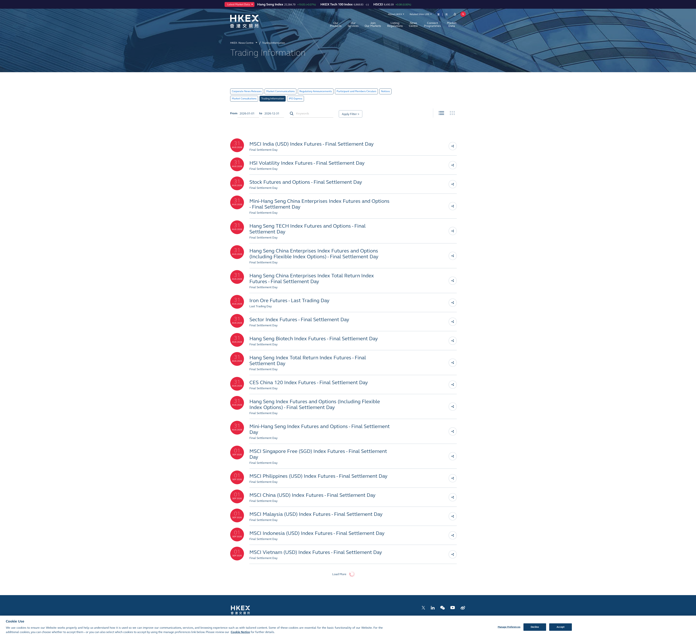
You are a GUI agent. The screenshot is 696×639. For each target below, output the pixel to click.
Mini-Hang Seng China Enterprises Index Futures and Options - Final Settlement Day (319, 204)
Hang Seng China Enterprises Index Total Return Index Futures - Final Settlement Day (311, 279)
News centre (413, 24)
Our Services (353, 24)
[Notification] (455, 14)
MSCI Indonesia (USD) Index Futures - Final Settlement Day (317, 533)
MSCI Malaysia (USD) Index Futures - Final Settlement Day (316, 514)
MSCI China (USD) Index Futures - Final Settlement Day (312, 495)
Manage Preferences (509, 626)
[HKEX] (253, 21)
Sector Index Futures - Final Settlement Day (299, 320)
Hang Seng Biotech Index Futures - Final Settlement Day (313, 339)
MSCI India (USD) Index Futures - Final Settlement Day (311, 144)
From (233, 113)
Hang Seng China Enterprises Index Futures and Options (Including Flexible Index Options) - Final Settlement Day (313, 254)
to (260, 113)
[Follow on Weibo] (463, 607)
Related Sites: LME (420, 14)
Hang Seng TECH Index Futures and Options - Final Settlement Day (307, 229)
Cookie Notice (240, 632)
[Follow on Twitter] (423, 607)
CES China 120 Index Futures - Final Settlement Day (308, 382)
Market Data (451, 24)
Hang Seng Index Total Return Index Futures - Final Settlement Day (307, 361)
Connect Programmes (432, 24)
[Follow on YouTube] (452, 607)
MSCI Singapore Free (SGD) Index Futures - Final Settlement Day (318, 454)
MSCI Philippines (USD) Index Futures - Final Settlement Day (318, 476)
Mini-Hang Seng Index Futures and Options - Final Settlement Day (319, 429)
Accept (561, 626)
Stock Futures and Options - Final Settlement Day (305, 182)
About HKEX (395, 14)
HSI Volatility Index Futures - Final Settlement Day (307, 163)
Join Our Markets (373, 24)
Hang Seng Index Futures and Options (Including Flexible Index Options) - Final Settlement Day (314, 404)
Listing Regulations (395, 24)
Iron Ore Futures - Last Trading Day (289, 300)
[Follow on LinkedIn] (433, 607)
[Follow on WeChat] (442, 607)
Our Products (335, 24)
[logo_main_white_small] (245, 609)
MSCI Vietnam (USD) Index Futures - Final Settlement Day (315, 552)
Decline (535, 626)
